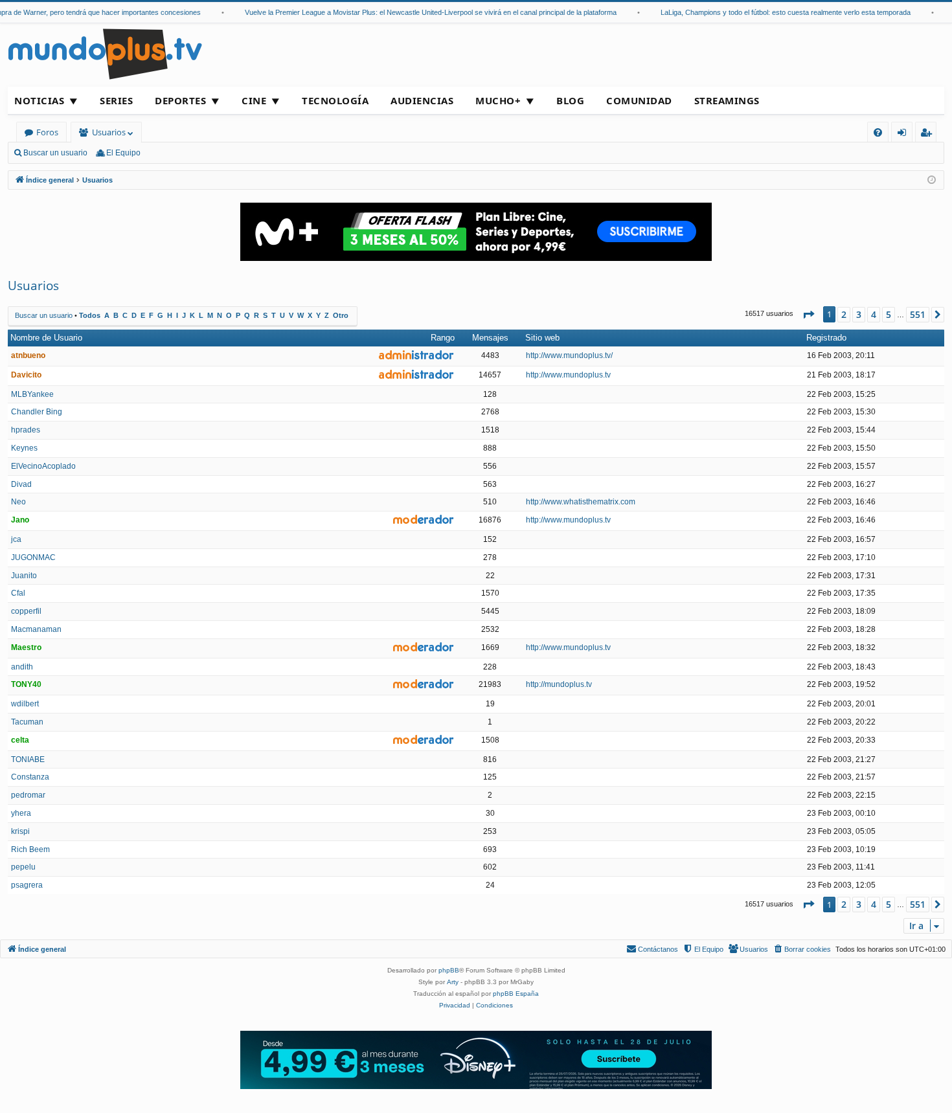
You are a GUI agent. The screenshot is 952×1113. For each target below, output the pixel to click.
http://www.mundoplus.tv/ (569, 355)
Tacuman (27, 721)
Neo (18, 501)
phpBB (448, 970)
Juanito (24, 575)
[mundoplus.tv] (105, 53)
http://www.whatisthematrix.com (580, 501)
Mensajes (490, 338)
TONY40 (26, 684)
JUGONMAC (33, 557)
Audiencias (422, 100)
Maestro (26, 647)
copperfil (26, 611)
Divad (21, 484)
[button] (808, 314)
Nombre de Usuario (46, 338)
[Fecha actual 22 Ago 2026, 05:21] (931, 180)
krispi (20, 831)
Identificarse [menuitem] (904, 134)
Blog (570, 100)
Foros (47, 132)
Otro (340, 315)
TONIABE (28, 759)
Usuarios (109, 132)
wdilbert (25, 703)
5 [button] (888, 314)
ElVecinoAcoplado (43, 466)
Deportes (180, 100)
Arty (453, 981)
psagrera (27, 885)
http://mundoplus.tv (559, 684)
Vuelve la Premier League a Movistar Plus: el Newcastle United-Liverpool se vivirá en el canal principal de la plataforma (420, 12)
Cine (254, 100)
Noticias (39, 100)
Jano (20, 519)
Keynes (24, 448)
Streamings (727, 100)
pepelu (23, 866)
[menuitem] (878, 132)
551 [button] (917, 314)
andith (22, 666)
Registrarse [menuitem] (929, 134)
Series (116, 100)
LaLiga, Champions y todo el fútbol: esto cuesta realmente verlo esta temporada (775, 12)
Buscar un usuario (55, 152)
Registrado (826, 338)
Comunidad (639, 100)
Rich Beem (30, 849)
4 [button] (873, 314)
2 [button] (843, 314)
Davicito (26, 374)
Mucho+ (498, 100)
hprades (25, 429)
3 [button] (858, 314)
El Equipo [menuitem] (123, 152)
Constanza (30, 776)
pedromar (28, 795)
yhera (21, 813)
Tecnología (335, 100)
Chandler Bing (36, 411)
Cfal (18, 593)
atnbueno (28, 355)
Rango (443, 338)
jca (16, 539)
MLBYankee (32, 394)
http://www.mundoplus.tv (568, 374)
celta (20, 740)
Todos (89, 315)
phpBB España (516, 993)
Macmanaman (36, 629)
